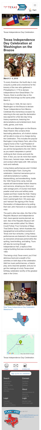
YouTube (25, 383)
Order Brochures (9, 389)
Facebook (25, 381)
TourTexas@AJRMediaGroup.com (28, 415)
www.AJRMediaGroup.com (26, 417)
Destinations (7, 381)
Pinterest (25, 385)
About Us (25, 394)
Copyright (7, 401)
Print (6, 369)
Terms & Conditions (10, 405)
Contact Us (25, 396)
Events (6, 387)
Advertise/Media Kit (28, 392)
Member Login (26, 401)
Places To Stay (8, 385)
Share (16, 369)
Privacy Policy (8, 403)
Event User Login (27, 403)
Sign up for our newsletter (20, 373)
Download (26, 369)
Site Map (6, 391)
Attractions (7, 383)
